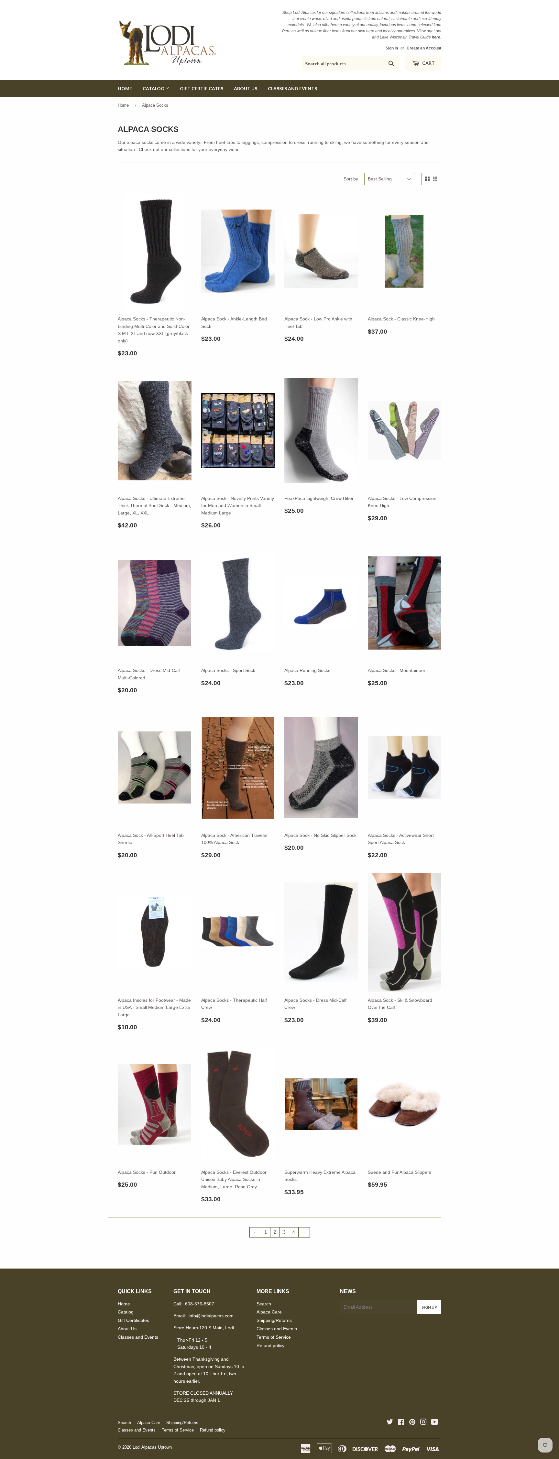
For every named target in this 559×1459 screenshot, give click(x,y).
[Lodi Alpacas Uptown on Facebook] (401, 1422)
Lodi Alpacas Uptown (152, 1447)
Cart (428, 63)
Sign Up (429, 1307)
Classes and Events (292, 88)
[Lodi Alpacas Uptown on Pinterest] (412, 1422)
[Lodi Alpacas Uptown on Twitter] (390, 1422)
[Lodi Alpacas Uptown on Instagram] (423, 1422)
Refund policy (270, 1345)
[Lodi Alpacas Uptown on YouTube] (434, 1422)
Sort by (351, 178)
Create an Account (424, 48)
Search (264, 1303)
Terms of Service (274, 1337)
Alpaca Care (269, 1311)
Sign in (392, 48)
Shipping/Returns (274, 1320)
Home (125, 88)
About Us (245, 88)
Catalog (154, 88)
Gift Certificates (201, 88)
